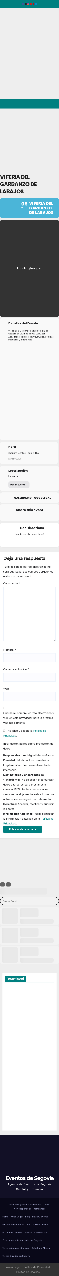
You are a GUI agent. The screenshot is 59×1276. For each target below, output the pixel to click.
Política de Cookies (12, 1232)
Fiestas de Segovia (13, 1038)
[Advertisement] (29, 139)
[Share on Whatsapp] (36, 517)
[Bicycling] (42, 541)
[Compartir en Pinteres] (29, 517)
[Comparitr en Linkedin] (22, 517)
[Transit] (29, 541)
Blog (27, 1216)
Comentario (11, 583)
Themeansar (38, 1208)
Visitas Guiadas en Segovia (16, 1256)
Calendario (23, 497)
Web (6, 688)
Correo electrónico (16, 669)
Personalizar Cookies (38, 1224)
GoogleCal (42, 497)
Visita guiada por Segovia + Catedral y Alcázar (26, 1248)
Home (5, 1216)
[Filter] (2, 884)
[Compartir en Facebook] (9, 517)
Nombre (9, 649)
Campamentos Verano (16, 1002)
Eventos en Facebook (13, 1224)
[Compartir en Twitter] (16, 517)
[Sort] (8, 884)
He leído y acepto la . (24, 733)
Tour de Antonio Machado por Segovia (22, 1240)
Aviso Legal (17, 1216)
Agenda (13, 1114)
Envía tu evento (40, 1216)
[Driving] (23, 541)
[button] (42, 104)
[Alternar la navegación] (54, 104)
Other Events (18, 484)
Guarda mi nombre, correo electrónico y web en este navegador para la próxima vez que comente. (28, 717)
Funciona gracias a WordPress (26, 1204)
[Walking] (36, 541)
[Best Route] (17, 541)
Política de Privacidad (36, 1232)
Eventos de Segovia (7, 30)
